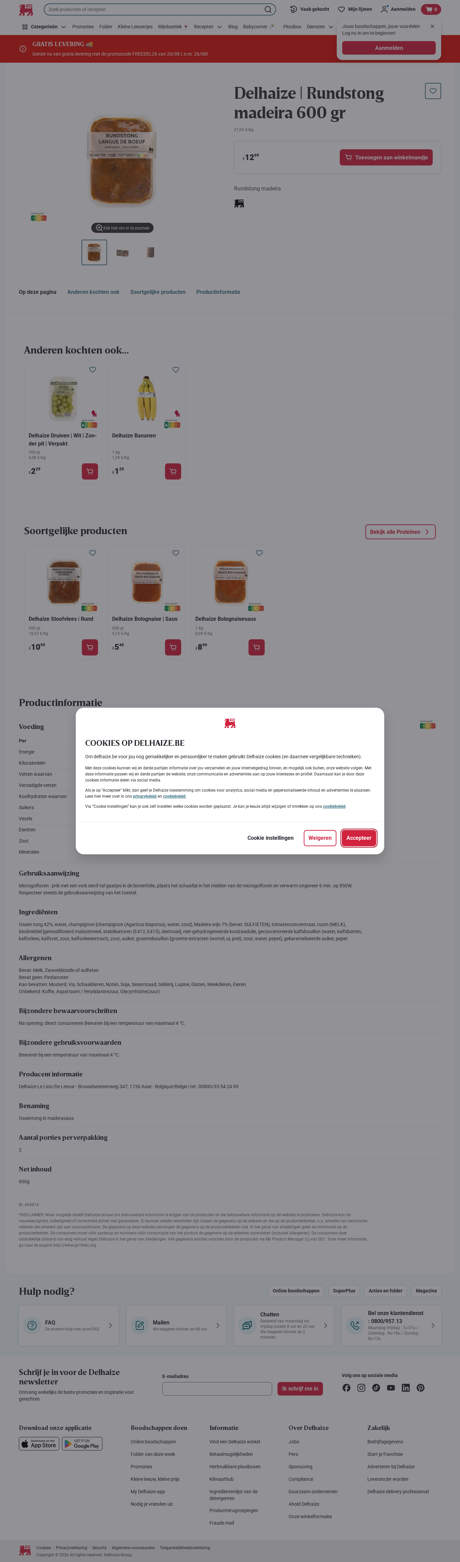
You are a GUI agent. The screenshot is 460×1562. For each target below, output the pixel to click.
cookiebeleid (174, 796)
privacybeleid (145, 796)
